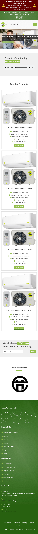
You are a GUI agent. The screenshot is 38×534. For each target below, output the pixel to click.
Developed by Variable (9, 529)
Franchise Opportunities (10, 481)
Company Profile (8, 477)
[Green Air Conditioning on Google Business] (22, 17)
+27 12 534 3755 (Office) (11, 12)
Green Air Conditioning (28, 529)
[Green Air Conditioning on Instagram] (19, 17)
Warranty (24, 523)
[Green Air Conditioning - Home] (10, 24)
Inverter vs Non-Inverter (10, 467)
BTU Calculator (14, 14)
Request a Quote (23, 12)
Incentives (6, 474)
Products (6, 439)
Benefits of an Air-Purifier (10, 433)
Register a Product (25, 14)
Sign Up (33, 351)
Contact (31, 523)
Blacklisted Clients (8, 446)
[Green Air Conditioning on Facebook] (17, 17)
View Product (19, 145)
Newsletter (6, 453)
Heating (5, 443)
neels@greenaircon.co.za (9, 512)
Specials (32, 12)
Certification (16, 523)
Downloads (7, 523)
